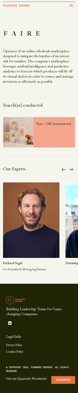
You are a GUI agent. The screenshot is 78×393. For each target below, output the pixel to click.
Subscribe (63, 380)
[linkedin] (10, 323)
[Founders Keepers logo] (15, 300)
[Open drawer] (71, 5)
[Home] (16, 6)
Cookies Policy (14, 351)
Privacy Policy (14, 345)
